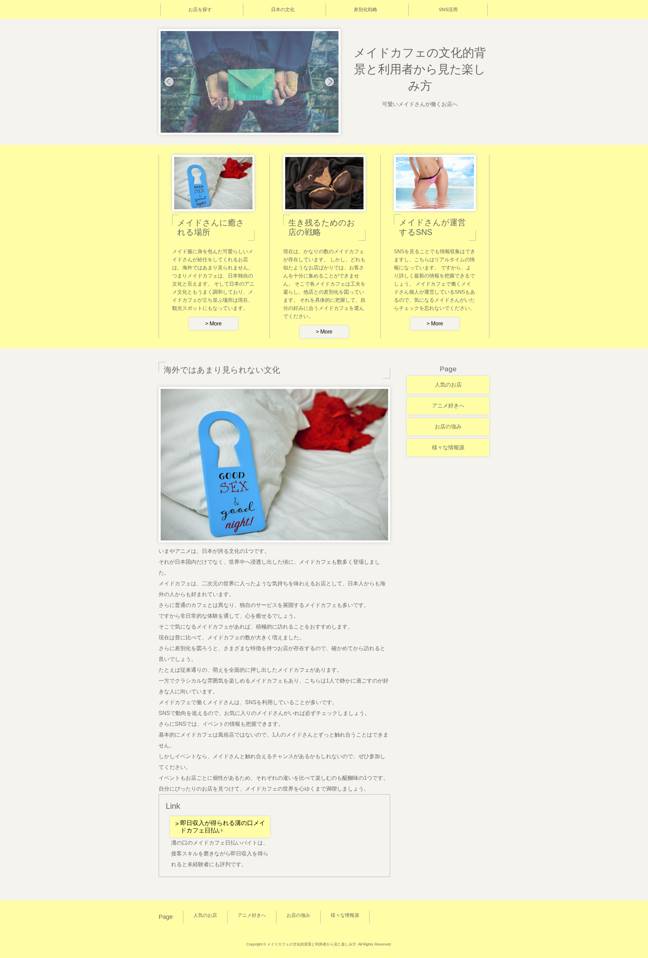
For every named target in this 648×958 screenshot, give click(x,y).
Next (329, 82)
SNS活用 (448, 9)
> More (213, 323)
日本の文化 (283, 9)
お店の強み (448, 426)
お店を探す (200, 9)
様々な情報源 (448, 447)
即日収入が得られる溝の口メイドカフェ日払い (222, 827)
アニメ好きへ (448, 405)
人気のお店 (448, 385)
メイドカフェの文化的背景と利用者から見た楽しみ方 (420, 69)
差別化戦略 (365, 9)
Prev (169, 82)
